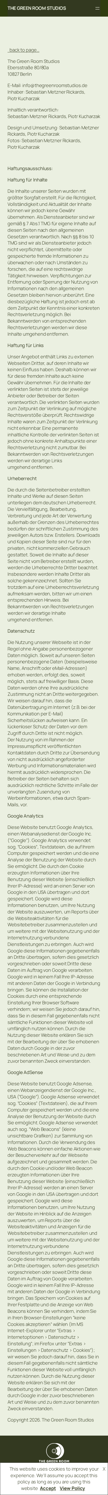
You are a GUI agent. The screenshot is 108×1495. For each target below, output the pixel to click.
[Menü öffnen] (97, 8)
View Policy (72, 1488)
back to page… (23, 50)
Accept (48, 1488)
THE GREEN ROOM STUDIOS (37, 8)
